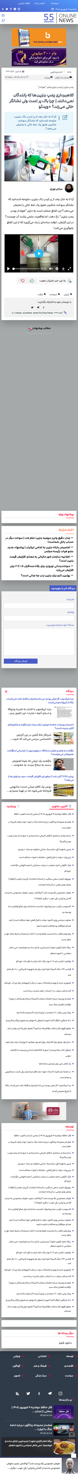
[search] (3, 20)
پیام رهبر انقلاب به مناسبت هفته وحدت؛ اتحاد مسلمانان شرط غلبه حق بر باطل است (37, 936)
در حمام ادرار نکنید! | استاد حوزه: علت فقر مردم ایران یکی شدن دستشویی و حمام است (38, 1074)
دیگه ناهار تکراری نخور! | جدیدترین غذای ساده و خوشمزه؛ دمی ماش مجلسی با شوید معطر (28, 1443)
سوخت (53, 294)
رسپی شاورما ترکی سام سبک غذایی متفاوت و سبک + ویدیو (44, 849)
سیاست (70, 1375)
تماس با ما (40, 3)
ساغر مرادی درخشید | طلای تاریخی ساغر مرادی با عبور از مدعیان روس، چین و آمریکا (39, 838)
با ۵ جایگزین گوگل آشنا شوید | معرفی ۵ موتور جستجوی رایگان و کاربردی (38, 1020)
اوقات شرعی (24, 3)
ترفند (40, 294)
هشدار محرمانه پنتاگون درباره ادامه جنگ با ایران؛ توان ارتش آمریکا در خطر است (39, 824)
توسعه (70, 1356)
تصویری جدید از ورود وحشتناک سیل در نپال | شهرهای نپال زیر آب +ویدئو (38, 982)
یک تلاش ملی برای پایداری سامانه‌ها (55, 1063)
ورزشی (17, 1356)
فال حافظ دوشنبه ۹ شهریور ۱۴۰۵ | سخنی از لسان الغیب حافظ (42, 814)
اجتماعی (43, 1356)
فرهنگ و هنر (41, 1366)
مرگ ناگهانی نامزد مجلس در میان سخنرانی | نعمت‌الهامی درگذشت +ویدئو (41, 868)
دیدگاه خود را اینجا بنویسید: (60, 625)
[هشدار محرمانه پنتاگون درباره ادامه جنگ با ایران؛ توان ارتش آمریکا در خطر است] (64, 1429)
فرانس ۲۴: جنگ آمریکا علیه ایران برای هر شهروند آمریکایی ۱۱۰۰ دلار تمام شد (39, 972)
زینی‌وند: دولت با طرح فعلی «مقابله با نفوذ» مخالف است (45, 857)
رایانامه (70, 612)
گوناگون (17, 1366)
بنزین (67, 294)
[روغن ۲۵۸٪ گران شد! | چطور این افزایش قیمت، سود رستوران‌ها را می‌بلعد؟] (64, 790)
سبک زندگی (41, 1375)
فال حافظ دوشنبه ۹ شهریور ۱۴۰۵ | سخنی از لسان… (32, 1409)
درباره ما (55, 3)
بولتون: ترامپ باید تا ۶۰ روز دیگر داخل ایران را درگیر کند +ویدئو (43, 961)
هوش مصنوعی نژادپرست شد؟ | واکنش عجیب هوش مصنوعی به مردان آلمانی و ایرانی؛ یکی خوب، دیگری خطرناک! (33, 1466)
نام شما (70, 599)
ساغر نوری (56, 189)
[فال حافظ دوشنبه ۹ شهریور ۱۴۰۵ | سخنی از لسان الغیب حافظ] (64, 1412)
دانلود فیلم (65, 1343)
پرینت (47, 77)
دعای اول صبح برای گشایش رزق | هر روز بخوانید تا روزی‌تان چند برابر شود (38, 1042)
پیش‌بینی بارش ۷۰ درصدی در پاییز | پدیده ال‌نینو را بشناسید (43, 1012)
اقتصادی (69, 1366)
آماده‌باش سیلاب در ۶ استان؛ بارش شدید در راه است (47, 990)
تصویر (18, 1375)
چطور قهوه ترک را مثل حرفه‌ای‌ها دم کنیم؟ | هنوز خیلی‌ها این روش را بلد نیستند (39, 1031)
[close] (73, 1455)
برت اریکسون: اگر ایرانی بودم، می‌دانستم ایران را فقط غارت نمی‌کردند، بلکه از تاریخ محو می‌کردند (38, 1088)
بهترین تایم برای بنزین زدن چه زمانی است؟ (46, 575)
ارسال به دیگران (62, 77)
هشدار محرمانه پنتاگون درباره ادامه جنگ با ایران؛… (31, 1427)
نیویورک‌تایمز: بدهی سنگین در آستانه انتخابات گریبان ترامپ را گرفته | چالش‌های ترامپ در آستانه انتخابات (40, 881)
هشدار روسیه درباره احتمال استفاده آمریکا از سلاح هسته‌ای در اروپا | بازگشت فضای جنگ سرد (40, 1001)
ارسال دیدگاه (20, 661)
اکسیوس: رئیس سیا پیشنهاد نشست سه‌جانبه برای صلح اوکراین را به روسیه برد (39, 909)
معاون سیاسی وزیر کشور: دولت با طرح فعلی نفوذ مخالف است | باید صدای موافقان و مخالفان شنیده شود (40, 923)
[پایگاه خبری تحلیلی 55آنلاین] (58, 18)
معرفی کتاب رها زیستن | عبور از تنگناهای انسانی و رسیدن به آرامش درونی (40, 1053)
